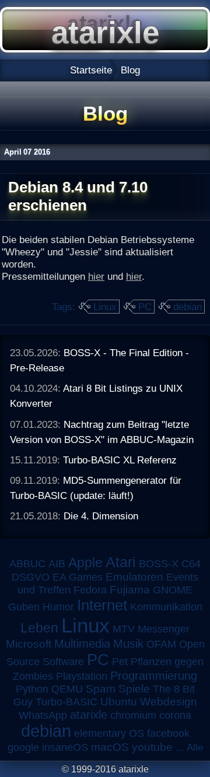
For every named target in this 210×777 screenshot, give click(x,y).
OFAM (161, 644)
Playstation (81, 676)
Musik (128, 643)
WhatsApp (43, 715)
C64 (191, 563)
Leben (39, 627)
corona (175, 715)
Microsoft (28, 644)
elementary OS (109, 733)
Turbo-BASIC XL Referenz (120, 460)
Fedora (90, 590)
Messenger (164, 629)
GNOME (172, 590)
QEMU (67, 689)
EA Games (77, 577)
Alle (195, 747)
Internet (102, 605)
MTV (124, 629)
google (23, 747)
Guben (24, 607)
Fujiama (130, 589)
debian (187, 306)
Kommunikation (166, 607)
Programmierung (153, 675)
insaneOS (65, 747)
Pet (120, 661)
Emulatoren (134, 577)
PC (145, 306)
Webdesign (168, 701)
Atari (121, 562)
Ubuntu (118, 701)
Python (32, 689)
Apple (85, 562)
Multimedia (82, 643)
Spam (101, 689)
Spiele (134, 689)
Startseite (91, 70)
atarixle (88, 714)
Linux (105, 306)
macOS (110, 747)
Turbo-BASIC (66, 701)
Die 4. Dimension (101, 516)
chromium (133, 715)
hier (96, 276)
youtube (152, 747)
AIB (56, 563)
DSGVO (31, 577)
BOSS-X (158, 563)
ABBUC (27, 563)
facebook (168, 733)
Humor (58, 607)
